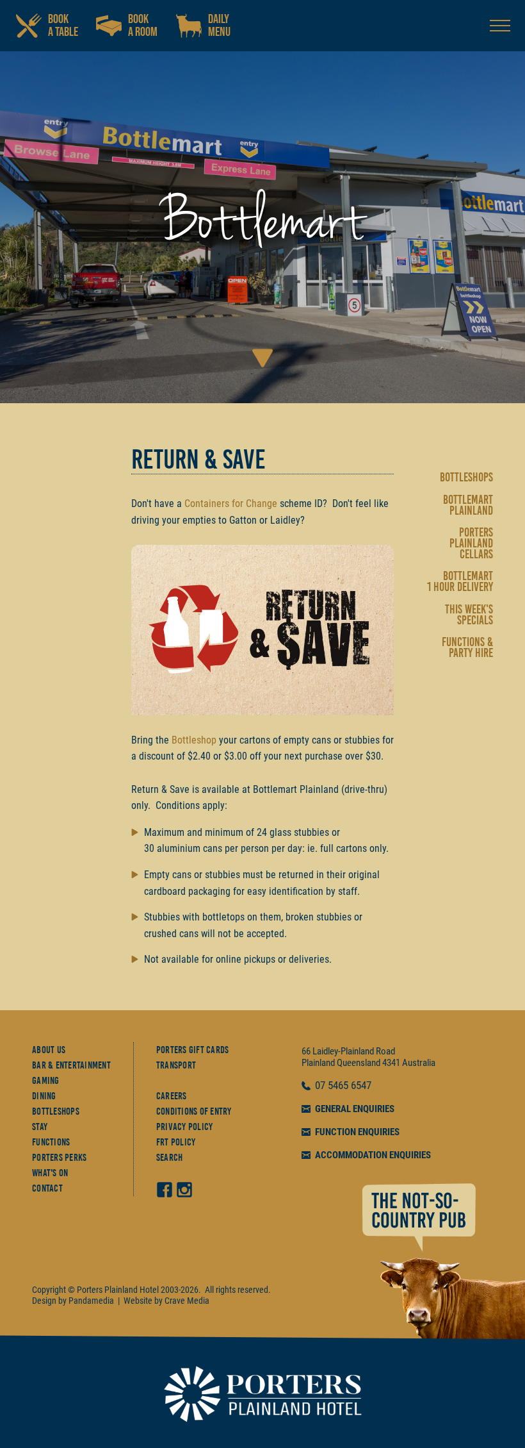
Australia (418, 1063)
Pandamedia (91, 1300)
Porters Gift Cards (192, 1050)
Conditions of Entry (194, 1111)
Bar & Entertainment (71, 1065)
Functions (51, 1142)
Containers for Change (230, 503)
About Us (48, 1050)
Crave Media (187, 1300)
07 (321, 1086)
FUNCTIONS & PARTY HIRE (467, 647)
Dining (44, 1096)
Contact (47, 1188)
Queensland (358, 1063)
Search (169, 1157)
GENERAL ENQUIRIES (354, 1109)
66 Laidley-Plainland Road (348, 1051)
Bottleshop (194, 740)
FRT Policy (176, 1142)
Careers (171, 1096)
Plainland (318, 1063)
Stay (39, 1127)
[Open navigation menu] (500, 25)
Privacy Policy (184, 1127)
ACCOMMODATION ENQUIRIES (373, 1155)
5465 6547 (349, 1086)
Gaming (46, 1080)
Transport (176, 1065)
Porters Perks (59, 1157)
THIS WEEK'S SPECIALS (469, 615)
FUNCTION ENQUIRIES (357, 1132)
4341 (391, 1063)
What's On (50, 1173)
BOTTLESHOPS (466, 477)
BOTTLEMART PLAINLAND (468, 505)
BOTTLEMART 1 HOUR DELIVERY (460, 581)
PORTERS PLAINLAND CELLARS (471, 543)
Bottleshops (55, 1111)
